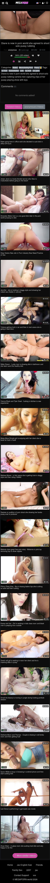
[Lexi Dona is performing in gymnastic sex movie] (25, 792)
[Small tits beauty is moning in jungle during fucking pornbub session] (25, 681)
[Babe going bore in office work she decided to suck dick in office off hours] (25, 125)
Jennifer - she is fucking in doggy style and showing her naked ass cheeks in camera (21, 291)
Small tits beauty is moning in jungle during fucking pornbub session (22, 698)
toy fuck (28, 71)
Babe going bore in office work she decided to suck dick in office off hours (22, 142)
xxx (34, 875)
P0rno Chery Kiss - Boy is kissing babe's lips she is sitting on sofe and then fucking (21, 587)
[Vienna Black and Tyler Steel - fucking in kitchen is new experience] (25, 384)
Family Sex (17, 870)
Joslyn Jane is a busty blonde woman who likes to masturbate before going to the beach (19, 180)
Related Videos (14, 106)
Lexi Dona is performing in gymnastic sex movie (18, 809)
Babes (15, 67)
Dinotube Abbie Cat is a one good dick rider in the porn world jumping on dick (21, 217)
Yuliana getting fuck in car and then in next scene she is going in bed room (21, 328)
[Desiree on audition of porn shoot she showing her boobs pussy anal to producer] (25, 496)
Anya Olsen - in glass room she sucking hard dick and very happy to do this (22, 847)
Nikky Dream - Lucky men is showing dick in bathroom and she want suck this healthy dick (22, 365)
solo (21, 71)
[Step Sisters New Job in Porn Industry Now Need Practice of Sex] (25, 236)
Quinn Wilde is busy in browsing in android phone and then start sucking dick (22, 772)
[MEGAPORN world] (21, 2)
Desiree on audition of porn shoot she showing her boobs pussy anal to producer (21, 513)
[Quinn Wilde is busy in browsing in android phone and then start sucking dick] (25, 755)
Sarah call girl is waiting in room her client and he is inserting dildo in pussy (19, 661)
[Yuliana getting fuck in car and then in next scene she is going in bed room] (25, 310)
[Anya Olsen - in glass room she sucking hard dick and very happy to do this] (25, 829)
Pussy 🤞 (37, 67)
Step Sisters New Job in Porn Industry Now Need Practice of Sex (22, 254)
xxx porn (36, 71)
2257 (28, 870)
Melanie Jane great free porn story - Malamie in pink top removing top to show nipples (21, 550)
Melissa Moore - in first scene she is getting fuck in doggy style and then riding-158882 (21, 476)
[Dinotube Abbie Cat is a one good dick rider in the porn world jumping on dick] (25, 199)
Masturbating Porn (26, 67)
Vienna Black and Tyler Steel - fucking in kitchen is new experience (21, 402)
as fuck (4, 71)
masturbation (14, 71)
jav (36, 870)
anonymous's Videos (33, 106)
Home (10, 864)
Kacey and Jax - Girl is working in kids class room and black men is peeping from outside (22, 624)
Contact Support (21, 875)
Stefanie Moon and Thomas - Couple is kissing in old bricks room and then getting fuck (22, 736)
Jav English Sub (24, 864)
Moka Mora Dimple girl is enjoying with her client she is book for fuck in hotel (21, 439)
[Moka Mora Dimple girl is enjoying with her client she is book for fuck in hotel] (25, 422)
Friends (39, 864)
